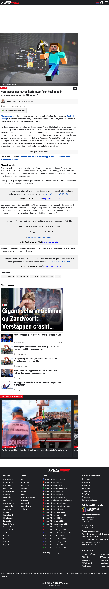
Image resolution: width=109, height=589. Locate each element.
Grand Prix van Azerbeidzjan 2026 (56, 524)
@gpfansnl (87, 485)
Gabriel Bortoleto (8, 536)
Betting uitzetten (50, 573)
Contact (19, 573)
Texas (58, 276)
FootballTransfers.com (89, 554)
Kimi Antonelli (7, 512)
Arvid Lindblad (8, 530)
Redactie (3, 573)
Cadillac (24, 488)
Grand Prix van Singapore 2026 (55, 530)
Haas (23, 494)
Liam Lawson (7, 500)
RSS (14, 573)
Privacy (9, 573)
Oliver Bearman (8, 518)
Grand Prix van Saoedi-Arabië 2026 (56, 488)
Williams (24, 509)
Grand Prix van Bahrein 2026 (54, 527)
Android (59, 573)
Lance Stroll (7, 527)
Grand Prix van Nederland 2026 (55, 515)
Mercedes (24, 500)
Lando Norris (7, 485)
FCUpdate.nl (86, 557)
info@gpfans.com (88, 525)
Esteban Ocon (7, 521)
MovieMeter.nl (86, 560)
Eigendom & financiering (99, 573)
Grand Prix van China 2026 (54, 482)
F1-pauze (3, 88)
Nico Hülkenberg (8, 539)
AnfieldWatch (86, 566)
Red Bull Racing (22, 276)
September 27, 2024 (51, 199)
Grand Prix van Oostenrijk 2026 (55, 503)
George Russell (8, 515)
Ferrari (23, 491)
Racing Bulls (25, 503)
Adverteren (26, 573)
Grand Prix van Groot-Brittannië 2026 (57, 506)
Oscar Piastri (7, 488)
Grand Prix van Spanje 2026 (54, 521)
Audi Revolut (25, 485)
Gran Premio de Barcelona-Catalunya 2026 (59, 500)
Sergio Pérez (7, 545)
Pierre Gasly (7, 494)
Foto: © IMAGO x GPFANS (8, 84)
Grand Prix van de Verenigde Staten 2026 (58, 533)
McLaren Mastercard (28, 497)
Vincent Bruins (11, 101)
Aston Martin (25, 482)
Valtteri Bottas (8, 542)
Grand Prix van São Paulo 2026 (55, 539)
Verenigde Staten (47, 276)
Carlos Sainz (7, 509)
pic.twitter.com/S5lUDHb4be (39, 237)
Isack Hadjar (7, 497)
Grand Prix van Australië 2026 (55, 479)
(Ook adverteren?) (54, 553)
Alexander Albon (8, 506)
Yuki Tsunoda (7, 533)
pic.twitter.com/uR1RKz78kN (58, 261)
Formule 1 (34, 276)
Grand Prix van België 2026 (54, 509)
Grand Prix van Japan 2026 (54, 485)
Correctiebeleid (85, 573)
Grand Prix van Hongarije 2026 (55, 512)
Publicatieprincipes (73, 573)
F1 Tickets (3, 576)
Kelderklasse (104, 563)
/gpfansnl (86, 494)
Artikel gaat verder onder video (39, 152)
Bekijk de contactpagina (89, 544)
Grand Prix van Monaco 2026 (55, 497)
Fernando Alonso (8, 524)
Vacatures (40, 573)
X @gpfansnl (86, 482)
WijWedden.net (87, 563)
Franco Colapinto (9, 491)
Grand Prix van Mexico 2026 (54, 536)
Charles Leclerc (8, 482)
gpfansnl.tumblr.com (90, 500)
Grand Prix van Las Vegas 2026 (55, 542)
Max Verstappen (7, 116)
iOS (64, 573)
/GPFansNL (88, 488)
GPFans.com (104, 557)
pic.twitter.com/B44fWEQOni (57, 194)
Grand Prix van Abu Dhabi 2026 (55, 548)
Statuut (33, 573)
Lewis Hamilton (8, 479)
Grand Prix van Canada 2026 (54, 494)
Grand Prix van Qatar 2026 (54, 545)
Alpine (23, 479)
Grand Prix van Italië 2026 (53, 518)
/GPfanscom (87, 479)
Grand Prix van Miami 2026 (54, 491)
